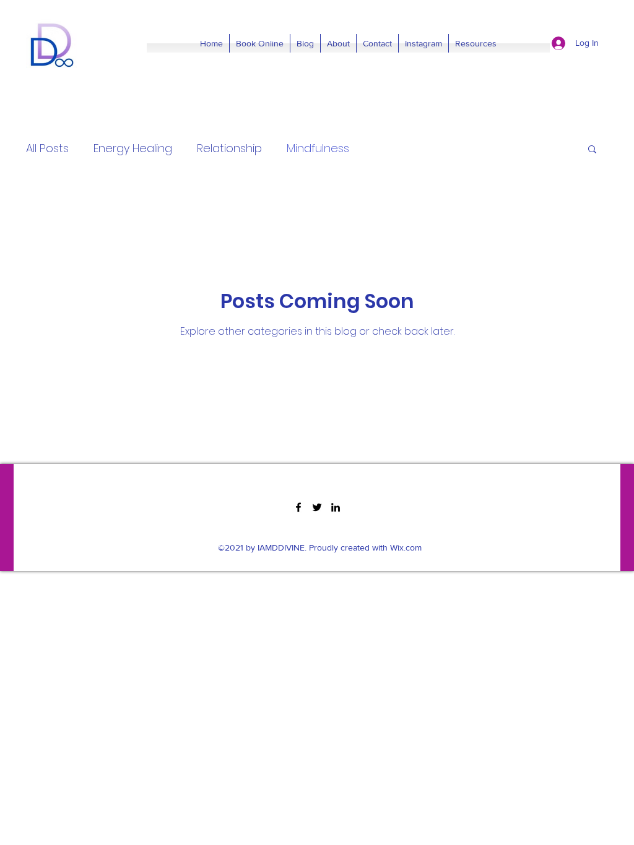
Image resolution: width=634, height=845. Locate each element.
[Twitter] (317, 507)
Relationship (229, 148)
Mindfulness (318, 148)
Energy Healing (132, 148)
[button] (592, 150)
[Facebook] (298, 507)
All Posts (47, 148)
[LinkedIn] (335, 507)
